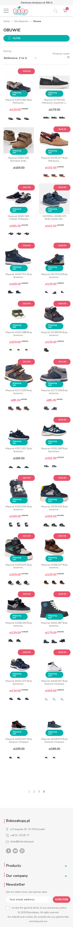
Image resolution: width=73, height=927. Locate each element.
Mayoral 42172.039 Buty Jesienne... (19, 392)
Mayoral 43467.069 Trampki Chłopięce (18, 218)
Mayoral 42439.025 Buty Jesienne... (19, 566)
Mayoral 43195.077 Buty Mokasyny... (54, 159)
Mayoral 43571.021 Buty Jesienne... (19, 450)
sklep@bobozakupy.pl (22, 841)
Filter (16, 38)
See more (19, 176)
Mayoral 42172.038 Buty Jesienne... (54, 392)
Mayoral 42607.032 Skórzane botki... (18, 159)
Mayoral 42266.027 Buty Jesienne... (54, 566)
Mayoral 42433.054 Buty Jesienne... (19, 508)
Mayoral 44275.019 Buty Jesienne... (54, 276)
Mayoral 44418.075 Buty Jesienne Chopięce (54, 740)
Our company (17, 875)
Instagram (22, 850)
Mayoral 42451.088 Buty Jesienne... (19, 334)
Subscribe (61, 899)
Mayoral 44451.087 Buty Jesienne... (54, 624)
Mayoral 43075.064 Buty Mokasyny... (19, 101)
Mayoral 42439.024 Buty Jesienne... (54, 508)
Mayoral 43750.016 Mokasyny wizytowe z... (54, 101)
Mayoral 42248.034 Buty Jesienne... (54, 334)
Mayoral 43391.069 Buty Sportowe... (54, 450)
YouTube (15, 850)
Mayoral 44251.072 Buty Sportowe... (19, 682)
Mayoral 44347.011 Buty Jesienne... (19, 276)
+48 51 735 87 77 (19, 835)
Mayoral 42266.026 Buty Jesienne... (19, 624)
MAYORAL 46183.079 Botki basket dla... (54, 218)
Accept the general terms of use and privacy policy (39, 907)
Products (13, 865)
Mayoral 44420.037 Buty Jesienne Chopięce (19, 740)
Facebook (8, 850)
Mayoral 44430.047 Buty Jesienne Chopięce (54, 682)
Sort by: (7, 51)
